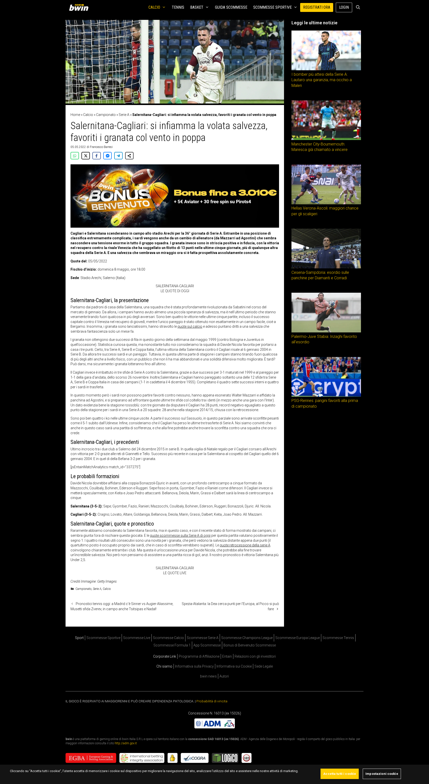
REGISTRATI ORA (316, 7)
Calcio (154, 7)
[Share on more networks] (129, 155)
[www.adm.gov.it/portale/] (214, 727)
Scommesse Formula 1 (172, 645)
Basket (196, 7)
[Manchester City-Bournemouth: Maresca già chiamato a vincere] (326, 139)
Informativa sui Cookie (234, 666)
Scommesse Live (136, 638)
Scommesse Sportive (272, 7)
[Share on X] (85, 155)
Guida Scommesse (231, 7)
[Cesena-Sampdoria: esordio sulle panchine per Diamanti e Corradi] (326, 267)
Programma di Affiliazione (199, 656)
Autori (224, 676)
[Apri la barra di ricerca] (357, 7)
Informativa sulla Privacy (194, 666)
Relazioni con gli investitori (255, 656)
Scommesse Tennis (338, 638)
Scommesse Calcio (168, 638)
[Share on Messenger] (107, 155)
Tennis (178, 7)
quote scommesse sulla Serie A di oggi (180, 535)
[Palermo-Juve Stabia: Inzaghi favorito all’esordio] (326, 331)
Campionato (106, 115)
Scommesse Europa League (297, 638)
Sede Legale (263, 666)
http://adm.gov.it (126, 743)
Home (75, 115)
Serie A (124, 115)
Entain (227, 656)
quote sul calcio (190, 326)
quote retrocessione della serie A (245, 545)
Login (344, 7)
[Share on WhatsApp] (75, 155)
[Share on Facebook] (96, 155)
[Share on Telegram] (118, 155)
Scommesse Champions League (247, 638)
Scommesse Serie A (202, 638)
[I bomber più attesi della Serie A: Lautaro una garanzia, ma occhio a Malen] (326, 69)
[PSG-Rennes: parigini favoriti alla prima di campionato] (326, 395)
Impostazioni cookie (381, 774)
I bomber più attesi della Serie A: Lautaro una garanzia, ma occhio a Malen (321, 80)
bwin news (208, 676)
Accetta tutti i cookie (339, 774)
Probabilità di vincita (211, 701)
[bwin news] (80, 7)
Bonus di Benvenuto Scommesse (249, 645)
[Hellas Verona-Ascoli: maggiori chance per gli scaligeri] (326, 203)
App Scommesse (207, 645)
